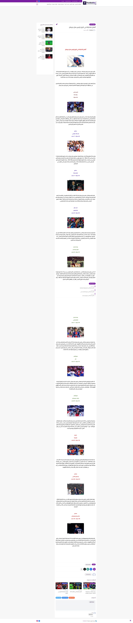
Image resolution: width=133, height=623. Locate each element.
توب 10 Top (67, 4)
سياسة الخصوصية (68, 1)
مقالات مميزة (54, 4)
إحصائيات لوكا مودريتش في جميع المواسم (41, 51)
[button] (91, 569)
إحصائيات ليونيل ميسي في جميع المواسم (42, 44)
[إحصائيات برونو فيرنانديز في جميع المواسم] (48, 56)
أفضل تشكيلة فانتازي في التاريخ (63, 592)
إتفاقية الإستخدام (74, 1)
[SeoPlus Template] (96, 621)
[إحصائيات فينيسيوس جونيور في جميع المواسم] (48, 36)
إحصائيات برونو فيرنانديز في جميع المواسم (41, 58)
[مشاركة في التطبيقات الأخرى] (81, 569)
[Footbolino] (89, 3)
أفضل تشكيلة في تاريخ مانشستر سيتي (87, 291)
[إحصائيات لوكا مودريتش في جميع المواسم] (48, 49)
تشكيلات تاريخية (61, 4)
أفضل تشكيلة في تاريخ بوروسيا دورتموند (87, 288)
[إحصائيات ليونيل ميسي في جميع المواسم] (48, 43)
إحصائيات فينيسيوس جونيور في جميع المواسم (41, 37)
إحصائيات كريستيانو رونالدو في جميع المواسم (41, 31)
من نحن (80, 1)
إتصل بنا (63, 1)
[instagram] (37, 1)
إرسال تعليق (92, 602)
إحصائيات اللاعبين (78, 4)
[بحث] (37, 4)
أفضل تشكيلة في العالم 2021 (76, 591)
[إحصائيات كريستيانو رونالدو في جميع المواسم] (48, 29)
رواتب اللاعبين (72, 4)
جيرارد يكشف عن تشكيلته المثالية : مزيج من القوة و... (90, 592)
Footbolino (85, 621)
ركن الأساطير (49, 4)
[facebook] (39, 1)
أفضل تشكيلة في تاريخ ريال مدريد (88, 295)
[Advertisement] (66, 14)
